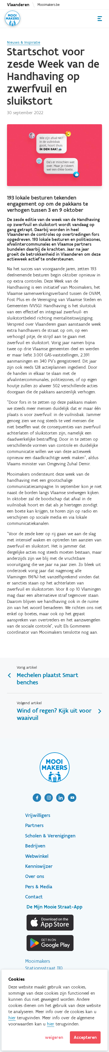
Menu (100, 18)
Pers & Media (38, 887)
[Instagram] (48, 797)
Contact (34, 897)
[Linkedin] (60, 797)
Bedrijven (35, 846)
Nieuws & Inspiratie (23, 42)
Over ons (34, 876)
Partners (34, 825)
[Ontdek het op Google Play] (50, 943)
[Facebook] (37, 797)
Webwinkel (36, 856)
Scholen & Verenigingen (50, 836)
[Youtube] (72, 797)
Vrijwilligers (37, 815)
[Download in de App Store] (50, 923)
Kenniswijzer (39, 866)
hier (12, 1017)
